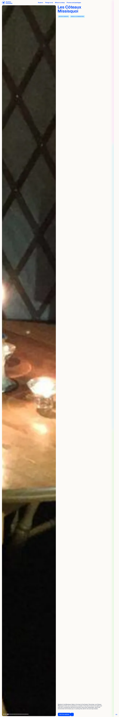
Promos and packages (74, 2)
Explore (40, 2)
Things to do (49, 2)
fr (116, 715)
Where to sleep (60, 2)
